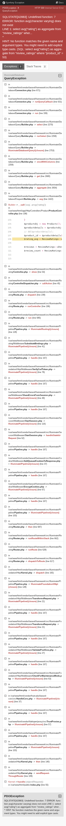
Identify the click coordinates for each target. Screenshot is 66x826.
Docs (61, 2)
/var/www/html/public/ (25, 785)
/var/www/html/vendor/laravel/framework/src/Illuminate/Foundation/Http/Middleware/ (35, 676)
